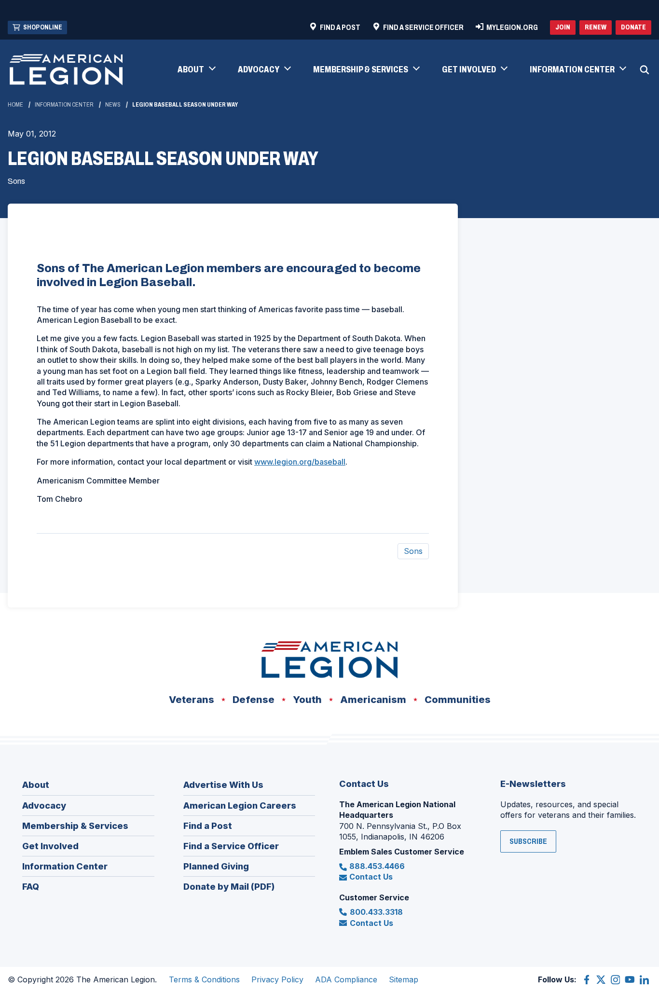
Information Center (64, 104)
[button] (196, 70)
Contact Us (371, 877)
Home (15, 104)
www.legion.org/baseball (299, 462)
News (113, 104)
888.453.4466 (377, 866)
